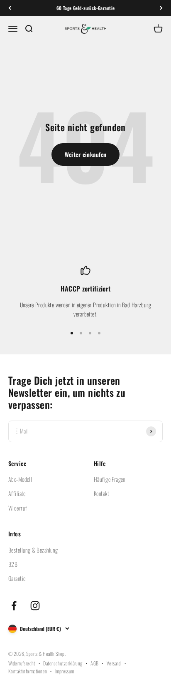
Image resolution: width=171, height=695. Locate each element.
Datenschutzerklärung (62, 663)
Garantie (16, 578)
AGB (94, 663)
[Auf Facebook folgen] (14, 605)
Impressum (64, 671)
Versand (114, 663)
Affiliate (17, 493)
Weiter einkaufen (86, 154)
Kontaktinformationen (27, 671)
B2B (12, 564)
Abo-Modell (20, 479)
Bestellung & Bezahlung (33, 550)
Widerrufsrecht (21, 663)
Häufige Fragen (109, 479)
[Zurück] (9, 8)
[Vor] (161, 8)
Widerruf (17, 507)
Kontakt (101, 493)
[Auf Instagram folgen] (35, 605)
